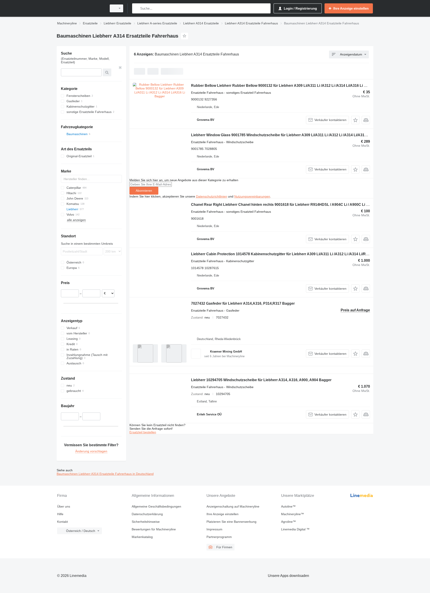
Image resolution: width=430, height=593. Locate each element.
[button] (355, 120)
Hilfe (60, 514)
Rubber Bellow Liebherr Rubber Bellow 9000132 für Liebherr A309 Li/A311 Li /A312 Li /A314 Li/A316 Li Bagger (283, 85)
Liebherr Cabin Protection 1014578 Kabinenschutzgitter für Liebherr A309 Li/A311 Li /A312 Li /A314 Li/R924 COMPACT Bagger (297, 254)
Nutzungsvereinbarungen (252, 196)
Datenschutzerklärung (147, 514)
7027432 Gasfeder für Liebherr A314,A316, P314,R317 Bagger (243, 303)
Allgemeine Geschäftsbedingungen (156, 506)
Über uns (63, 506)
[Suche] (136, 8)
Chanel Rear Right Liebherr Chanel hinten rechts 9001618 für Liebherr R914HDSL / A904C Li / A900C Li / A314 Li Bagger (292, 204)
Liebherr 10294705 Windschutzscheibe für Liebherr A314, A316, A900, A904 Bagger (261, 380)
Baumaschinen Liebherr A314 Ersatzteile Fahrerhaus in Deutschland (105, 474)
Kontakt (62, 521)
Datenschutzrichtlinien (211, 196)
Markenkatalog (142, 537)
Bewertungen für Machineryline (154, 529)
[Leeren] (120, 67)
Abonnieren (144, 190)
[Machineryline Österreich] (80, 8)
